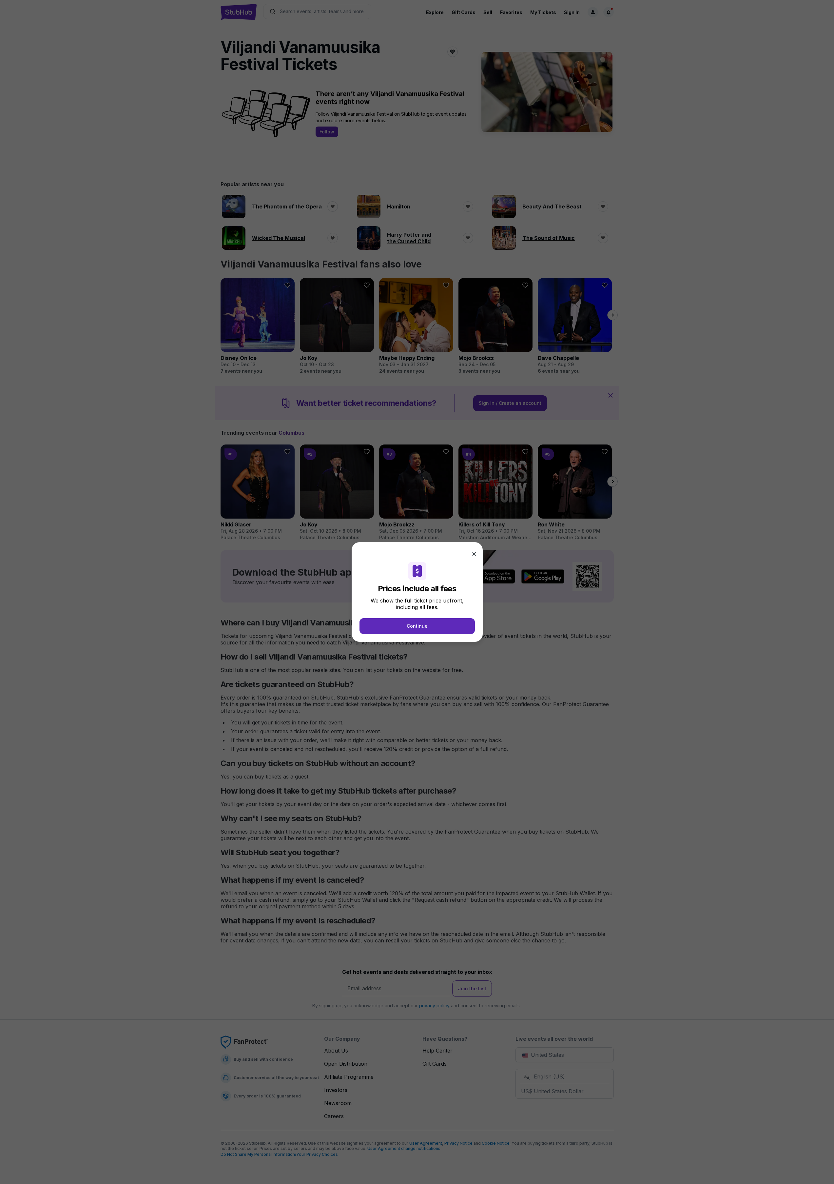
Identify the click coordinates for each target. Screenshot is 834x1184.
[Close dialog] (474, 554)
